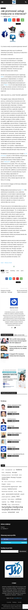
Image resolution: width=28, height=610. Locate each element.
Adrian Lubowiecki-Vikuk (14, 405)
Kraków (8, 484)
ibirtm (20, 475)
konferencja (18, 481)
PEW (2, 76)
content (6, 270)
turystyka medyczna (12, 507)
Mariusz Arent (7, 16)
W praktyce (11, 5)
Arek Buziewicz (11, 419)
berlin (3, 472)
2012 (3, 469)
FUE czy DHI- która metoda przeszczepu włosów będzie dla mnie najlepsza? (17, 340)
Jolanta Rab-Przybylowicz (14, 433)
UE (22, 509)
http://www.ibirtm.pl (10, 415)
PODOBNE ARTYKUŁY (7, 335)
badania (19, 469)
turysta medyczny (15, 504)
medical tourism (12, 489)
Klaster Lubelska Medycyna (9, 481)
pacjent (3, 272)
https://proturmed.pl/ (11, 450)
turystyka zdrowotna (11, 509)
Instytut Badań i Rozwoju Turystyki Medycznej (11, 478)
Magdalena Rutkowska (13, 440)
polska (13, 496)
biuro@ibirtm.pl (18, 598)
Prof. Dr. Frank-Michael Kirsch (15, 454)
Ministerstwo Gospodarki (7, 491)
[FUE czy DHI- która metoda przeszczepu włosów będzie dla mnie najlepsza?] (5, 341)
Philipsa (6, 84)
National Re (7, 161)
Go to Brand (15, 475)
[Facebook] (12, 328)
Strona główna (4, 5)
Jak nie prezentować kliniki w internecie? (22, 291)
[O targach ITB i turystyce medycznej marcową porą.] (5, 355)
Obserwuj (23, 542)
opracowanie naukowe (12, 494)
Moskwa (15, 491)
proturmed (4, 499)
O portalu (9, 602)
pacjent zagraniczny (6, 496)
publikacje (18, 499)
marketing (12, 270)
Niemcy (20, 491)
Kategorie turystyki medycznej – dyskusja (6, 291)
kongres (4, 484)
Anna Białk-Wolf (12, 412)
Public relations (11, 499)
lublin (20, 486)
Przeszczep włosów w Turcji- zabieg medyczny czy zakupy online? (18, 348)
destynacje (8, 472)
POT (18, 496)
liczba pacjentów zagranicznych (10, 486)
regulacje (4, 502)
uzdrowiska (4, 512)
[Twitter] (15, 328)
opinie (22, 270)
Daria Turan (10, 426)
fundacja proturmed (6, 475)
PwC (23, 190)
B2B (14, 469)
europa (14, 472)
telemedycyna (18, 502)
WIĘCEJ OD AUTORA (19, 335)
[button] (26, 2)
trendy (4, 504)
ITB (2, 481)
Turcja (9, 504)
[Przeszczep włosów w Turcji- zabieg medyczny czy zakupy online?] (5, 348)
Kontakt (19, 602)
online (17, 270)
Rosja (8, 501)
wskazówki (11, 512)
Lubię (25, 539)
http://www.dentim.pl (11, 422)
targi (12, 501)
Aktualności (3, 342)
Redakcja (14, 602)
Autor (2, 262)
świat (7, 272)
